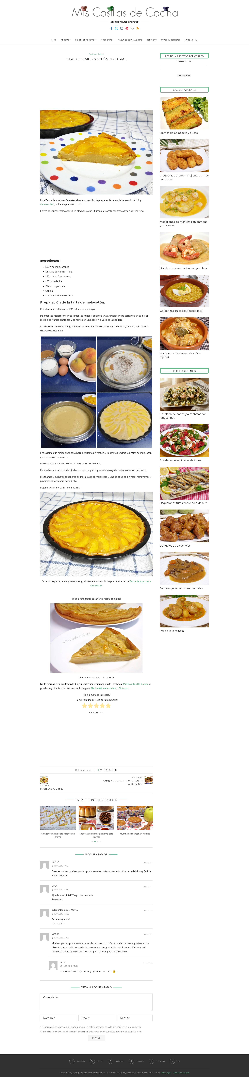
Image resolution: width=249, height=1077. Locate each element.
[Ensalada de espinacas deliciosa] (184, 440)
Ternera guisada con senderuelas (181, 588)
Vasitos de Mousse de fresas (135, 834)
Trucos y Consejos (170, 40)
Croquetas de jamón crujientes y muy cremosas (184, 177)
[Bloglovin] (132, 28)
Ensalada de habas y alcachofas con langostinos (183, 415)
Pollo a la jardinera (172, 631)
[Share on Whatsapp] (112, 770)
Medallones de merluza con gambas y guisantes (183, 223)
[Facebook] (111, 28)
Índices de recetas (84, 40)
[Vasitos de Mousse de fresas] (135, 818)
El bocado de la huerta (65, 910)
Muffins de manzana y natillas (96, 834)
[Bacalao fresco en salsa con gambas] (184, 248)
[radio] (84, 706)
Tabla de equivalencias (130, 40)
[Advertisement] (96, 85)
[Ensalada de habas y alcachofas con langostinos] (184, 394)
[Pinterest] (127, 28)
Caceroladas (46, 204)
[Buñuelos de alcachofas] (184, 526)
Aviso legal (166, 1072)
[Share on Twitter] (107, 770)
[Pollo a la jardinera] (184, 611)
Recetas (65, 40)
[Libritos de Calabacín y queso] (184, 113)
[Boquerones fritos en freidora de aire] (184, 483)
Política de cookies (181, 1072)
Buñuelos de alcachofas (175, 545)
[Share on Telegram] (116, 770)
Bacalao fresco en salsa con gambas (183, 268)
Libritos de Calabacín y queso (179, 133)
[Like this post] (101, 770)
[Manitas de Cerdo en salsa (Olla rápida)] (184, 333)
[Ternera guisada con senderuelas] (184, 568)
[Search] (196, 40)
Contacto (151, 40)
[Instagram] (121, 28)
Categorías (106, 40)
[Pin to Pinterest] (110, 770)
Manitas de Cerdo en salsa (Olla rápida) (180, 355)
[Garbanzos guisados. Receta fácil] (184, 291)
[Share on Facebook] (103, 770)
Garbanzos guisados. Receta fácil (181, 310)
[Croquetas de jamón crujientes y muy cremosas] (184, 155)
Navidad (189, 40)
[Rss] (137, 28)
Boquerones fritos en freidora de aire (183, 503)
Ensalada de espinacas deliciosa (181, 460)
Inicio (54, 40)
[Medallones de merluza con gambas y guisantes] (184, 202)
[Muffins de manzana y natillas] (96, 818)
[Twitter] (116, 28)
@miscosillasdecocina (104, 688)
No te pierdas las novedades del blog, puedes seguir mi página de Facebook (81, 684)
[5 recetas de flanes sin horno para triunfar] (58, 818)
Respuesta (148, 862)
